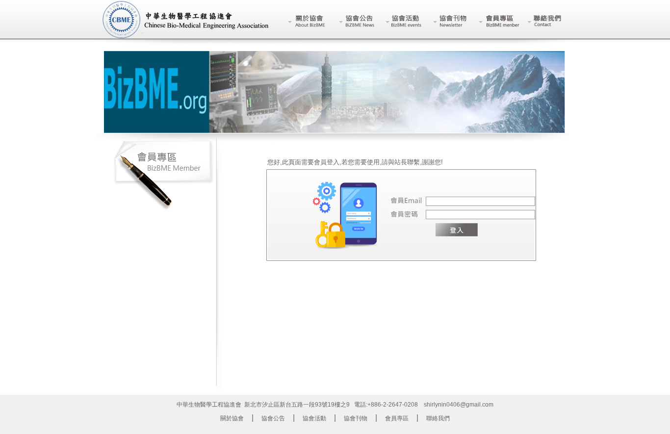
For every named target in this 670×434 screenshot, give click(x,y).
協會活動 (314, 418)
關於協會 (232, 418)
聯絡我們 (438, 418)
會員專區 (397, 418)
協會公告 (273, 418)
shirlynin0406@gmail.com (458, 404)
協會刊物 (355, 418)
